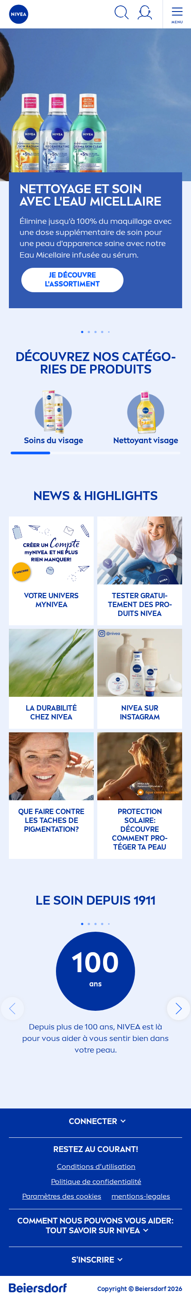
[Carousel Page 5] (109, 332)
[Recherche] (122, 14)
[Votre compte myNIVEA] (145, 14)
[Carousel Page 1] (82, 332)
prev (12, 1008)
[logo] (18, 14)
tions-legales (140, 1196)
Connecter (94, 1121)
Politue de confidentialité (96, 1181)
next (178, 1008)
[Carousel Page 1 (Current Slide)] (82, 924)
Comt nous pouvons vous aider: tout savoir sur (95, 1225)
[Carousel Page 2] (89, 924)
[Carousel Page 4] (102, 332)
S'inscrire (94, 1260)
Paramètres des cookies (61, 1196)
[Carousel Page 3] (96, 332)
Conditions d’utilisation (96, 1166)
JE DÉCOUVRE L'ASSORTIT (72, 279)
